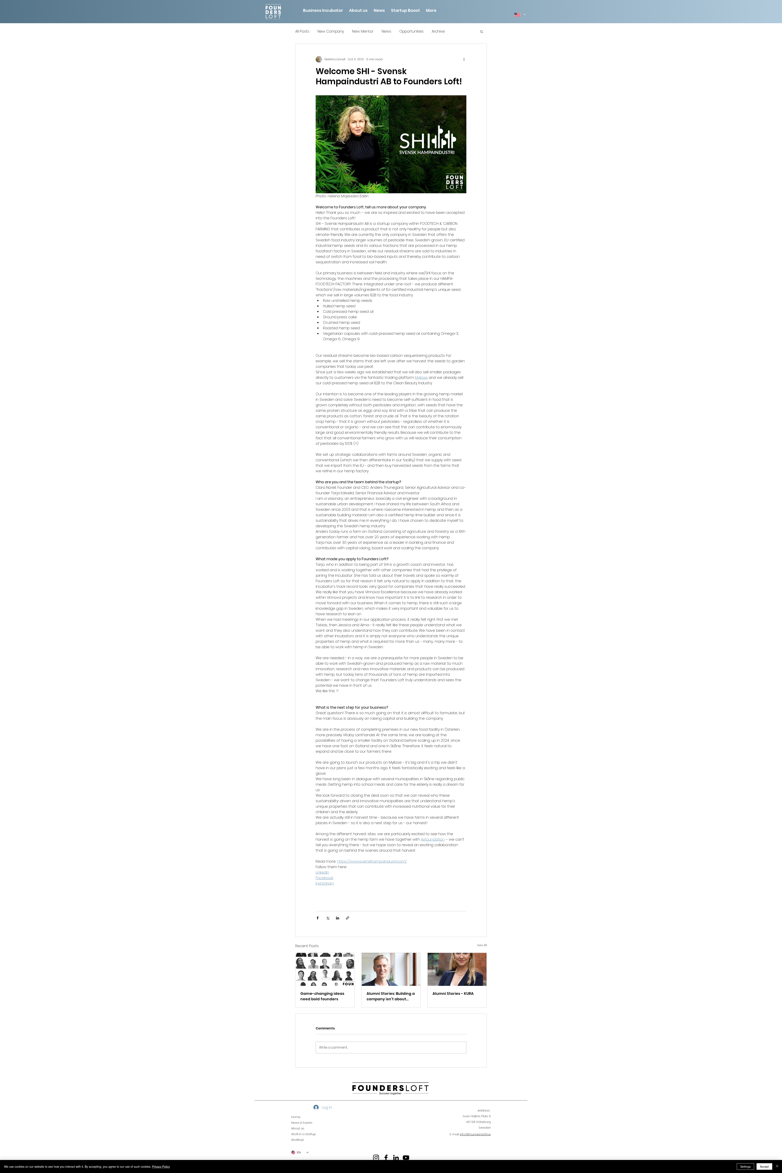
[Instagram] (376, 1158)
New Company (330, 31)
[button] (358, 10)
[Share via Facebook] (318, 918)
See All (482, 945)
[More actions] (463, 59)
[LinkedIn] (396, 1158)
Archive (438, 31)
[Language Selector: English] (519, 14)
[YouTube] (406, 1158)
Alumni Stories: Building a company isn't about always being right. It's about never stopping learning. (391, 996)
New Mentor (362, 31)
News (386, 31)
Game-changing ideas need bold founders (322, 996)
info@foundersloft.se (475, 1134)
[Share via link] (347, 918)
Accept (764, 1166)
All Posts (302, 31)
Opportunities (411, 31)
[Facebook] (386, 1158)
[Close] (777, 1166)
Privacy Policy (161, 1166)
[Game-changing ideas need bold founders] (324, 969)
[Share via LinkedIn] (337, 918)
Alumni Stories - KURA (453, 993)
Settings (745, 1166)
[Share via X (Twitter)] (327, 918)
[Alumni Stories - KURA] (457, 969)
